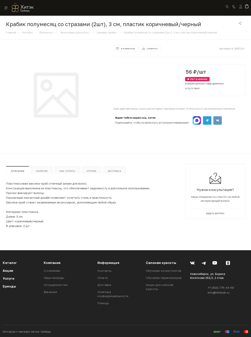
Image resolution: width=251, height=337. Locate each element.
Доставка (114, 171)
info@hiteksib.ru (218, 292)
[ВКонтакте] (192, 263)
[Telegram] (204, 263)
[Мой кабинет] (240, 9)
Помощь (103, 303)
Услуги (8, 278)
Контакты (104, 270)
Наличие (42, 171)
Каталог (10, 263)
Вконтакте (217, 120)
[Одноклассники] (228, 263)
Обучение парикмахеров (163, 277)
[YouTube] (215, 263)
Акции (8, 271)
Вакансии (50, 292)
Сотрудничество (56, 285)
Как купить (67, 171)
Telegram (207, 120)
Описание (17, 171)
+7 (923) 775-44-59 (221, 287)
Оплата (91, 171)
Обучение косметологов (163, 270)
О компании (52, 270)
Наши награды (54, 277)
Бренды (9, 286)
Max (197, 120)
